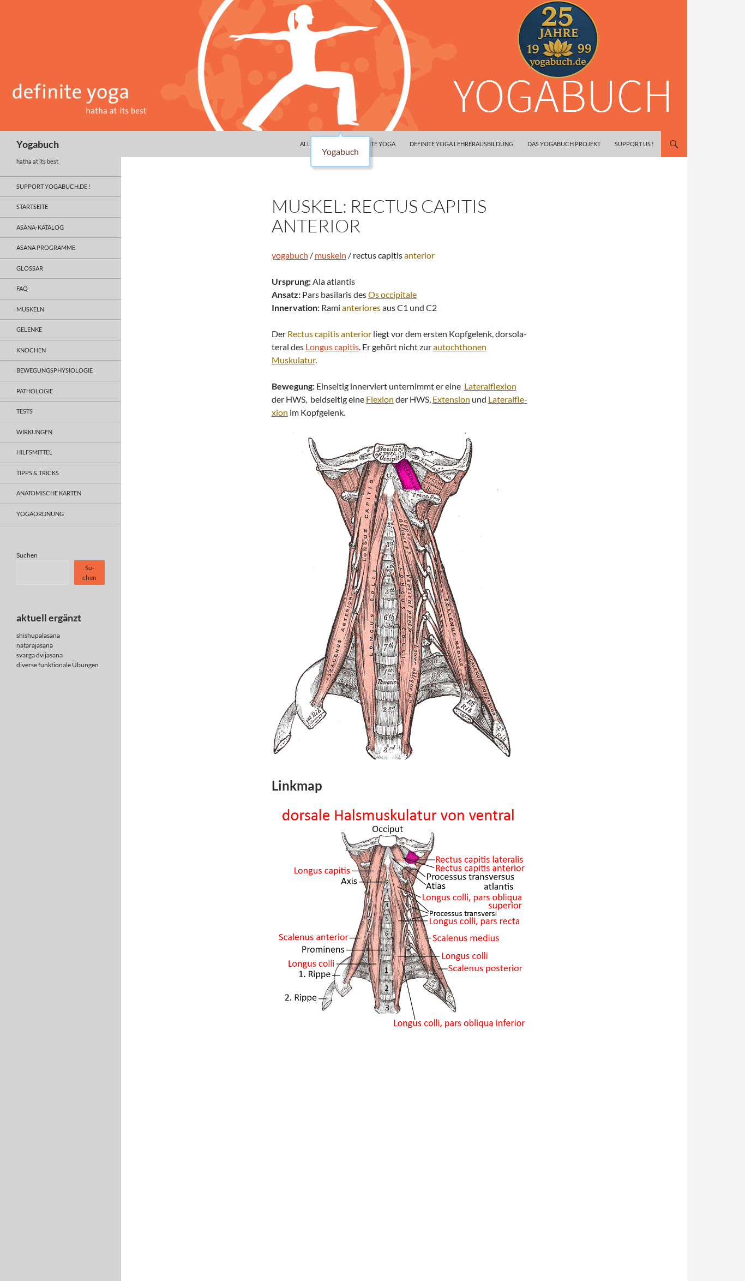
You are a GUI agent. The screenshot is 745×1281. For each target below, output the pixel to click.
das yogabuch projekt (563, 143)
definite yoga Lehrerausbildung (461, 143)
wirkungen (34, 431)
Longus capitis (332, 347)
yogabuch (290, 255)
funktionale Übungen (68, 665)
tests (24, 411)
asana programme (45, 247)
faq (22, 288)
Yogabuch (37, 144)
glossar (29, 268)
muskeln (330, 255)
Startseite (32, 206)
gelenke (29, 329)
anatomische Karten (48, 492)
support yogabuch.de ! (53, 186)
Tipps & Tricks (37, 472)
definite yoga (373, 143)
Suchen (27, 555)
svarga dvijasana (39, 655)
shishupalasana (38, 635)
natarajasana (34, 645)
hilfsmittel (34, 452)
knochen (31, 350)
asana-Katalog (40, 227)
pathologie (34, 390)
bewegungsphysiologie (54, 370)
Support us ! (634, 143)
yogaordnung (40, 513)
